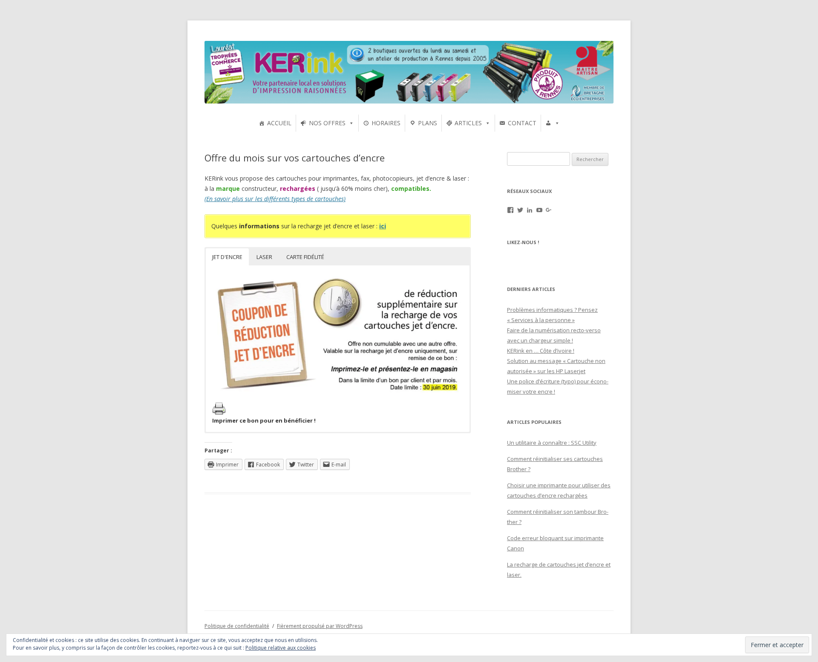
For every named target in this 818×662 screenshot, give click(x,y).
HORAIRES (386, 123)
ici (382, 226)
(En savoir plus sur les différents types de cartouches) (275, 199)
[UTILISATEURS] (552, 123)
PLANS (427, 123)
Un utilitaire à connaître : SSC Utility (551, 442)
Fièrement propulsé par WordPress (320, 626)
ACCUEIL (279, 123)
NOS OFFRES (327, 123)
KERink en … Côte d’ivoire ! (540, 350)
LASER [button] (264, 257)
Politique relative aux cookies (280, 647)
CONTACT (522, 123)
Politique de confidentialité (236, 626)
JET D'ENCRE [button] (227, 257)
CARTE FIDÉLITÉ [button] (305, 257)
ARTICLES (468, 123)
